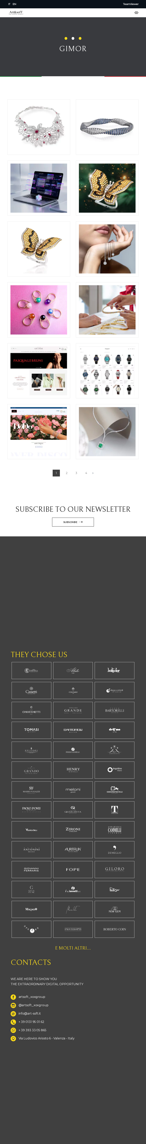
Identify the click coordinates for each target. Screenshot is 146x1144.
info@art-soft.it (30, 1013)
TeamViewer (131, 3)
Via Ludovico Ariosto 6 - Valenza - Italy (47, 1038)
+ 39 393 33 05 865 (32, 1030)
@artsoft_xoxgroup (33, 1005)
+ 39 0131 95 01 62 (31, 1022)
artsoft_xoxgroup (32, 997)
